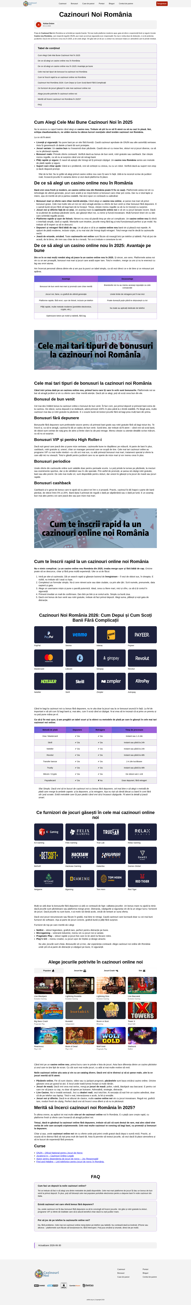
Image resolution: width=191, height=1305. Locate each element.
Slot (140, 971)
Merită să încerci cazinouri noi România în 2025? (59, 99)
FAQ (40, 105)
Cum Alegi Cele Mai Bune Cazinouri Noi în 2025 (59, 55)
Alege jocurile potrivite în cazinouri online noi (57, 94)
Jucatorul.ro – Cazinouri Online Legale (55, 1156)
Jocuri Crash (109, 971)
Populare (47, 971)
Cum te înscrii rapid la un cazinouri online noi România (62, 77)
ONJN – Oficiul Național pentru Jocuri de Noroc (59, 1153)
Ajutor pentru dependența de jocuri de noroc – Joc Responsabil (67, 1159)
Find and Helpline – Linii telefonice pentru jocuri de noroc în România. (70, 1161)
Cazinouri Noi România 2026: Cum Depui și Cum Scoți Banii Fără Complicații (72, 83)
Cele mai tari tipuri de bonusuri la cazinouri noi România (62, 72)
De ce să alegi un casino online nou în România (59, 61)
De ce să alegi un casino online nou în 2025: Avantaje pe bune (65, 66)
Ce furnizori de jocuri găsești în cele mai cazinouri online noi (64, 88)
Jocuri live (78, 971)
